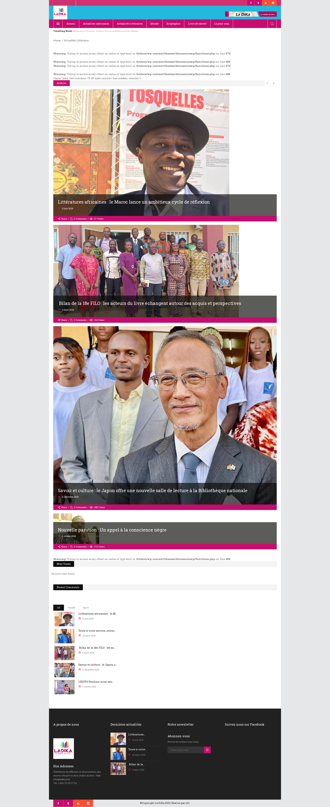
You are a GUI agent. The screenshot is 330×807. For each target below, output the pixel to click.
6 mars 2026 (67, 309)
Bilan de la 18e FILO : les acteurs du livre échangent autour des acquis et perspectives (149, 303)
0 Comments (80, 218)
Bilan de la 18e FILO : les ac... (97, 647)
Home (57, 40)
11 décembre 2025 (70, 496)
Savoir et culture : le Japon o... (97, 664)
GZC (188, 803)
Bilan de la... (136, 764)
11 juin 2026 (67, 208)
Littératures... (136, 734)
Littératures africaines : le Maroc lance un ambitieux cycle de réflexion (134, 202)
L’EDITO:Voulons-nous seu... (96, 681)
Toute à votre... (137, 749)
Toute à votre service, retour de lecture (92, 31)
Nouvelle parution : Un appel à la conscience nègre (112, 530)
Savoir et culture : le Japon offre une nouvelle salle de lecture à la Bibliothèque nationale (153, 490)
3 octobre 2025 (68, 536)
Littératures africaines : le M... (97, 613)
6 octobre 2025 (89, 686)
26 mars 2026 (89, 635)
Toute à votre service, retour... (97, 630)
